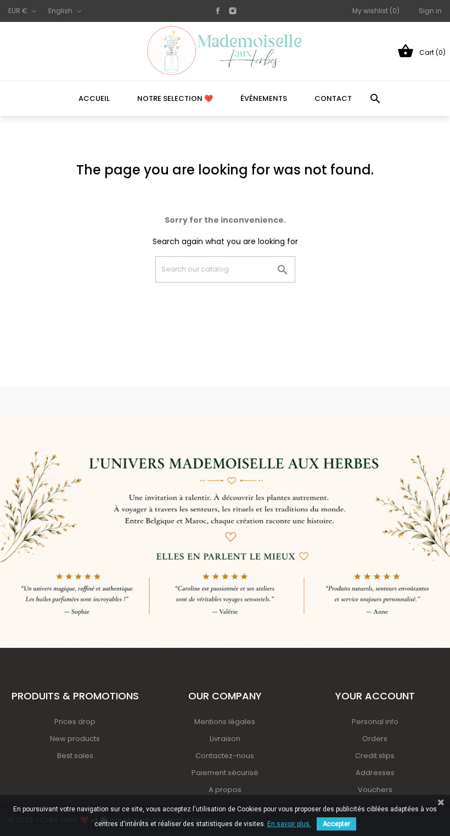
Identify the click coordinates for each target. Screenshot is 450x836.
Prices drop (74, 721)
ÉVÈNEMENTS (263, 98)
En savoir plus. (289, 824)
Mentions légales (224, 721)
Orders (374, 738)
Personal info (375, 721)
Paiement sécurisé (225, 772)
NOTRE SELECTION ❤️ (175, 98)
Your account (375, 696)
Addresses (375, 772)
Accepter (336, 824)
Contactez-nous (224, 755)
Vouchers (375, 789)
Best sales (75, 755)
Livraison (225, 738)
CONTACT (333, 98)
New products (75, 738)
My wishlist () (376, 10)
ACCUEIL (94, 98)
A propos (225, 789)
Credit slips (375, 755)
